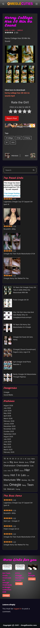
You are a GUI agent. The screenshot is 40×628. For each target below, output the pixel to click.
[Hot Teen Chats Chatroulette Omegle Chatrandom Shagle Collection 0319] (7, 567)
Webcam (11, 489)
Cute (32, 466)
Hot (12, 475)
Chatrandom (9, 465)
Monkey (24, 480)
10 (5, 458)
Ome (6, 485)
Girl (16, 470)
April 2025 (7, 447)
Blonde (21, 462)
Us (5, 489)
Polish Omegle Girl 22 (11, 529)
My (29, 480)
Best (5, 462)
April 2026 (7, 416)
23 (21, 459)
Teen (30, 484)
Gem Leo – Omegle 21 (12, 521)
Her (19, 138)
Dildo (9, 470)
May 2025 (7, 444)
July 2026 (7, 408)
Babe (33, 459)
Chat (32, 462)
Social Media (8, 395)
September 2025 (10, 434)
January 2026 (9, 424)
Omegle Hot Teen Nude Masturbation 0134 (19, 254)
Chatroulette (22, 465)
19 (10, 459)
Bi (8, 462)
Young (18, 489)
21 (15, 459)
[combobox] (17, 170)
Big (11, 462)
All (25, 459)
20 (13, 459)
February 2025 (9, 452)
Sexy (24, 485)
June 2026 (7, 411)
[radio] (11, 111)
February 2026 (9, 421)
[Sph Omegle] (33, 567)
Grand (21, 470)
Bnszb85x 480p (10, 229)
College (9, 138)
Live (28, 475)
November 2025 (10, 429)
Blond (16, 462)
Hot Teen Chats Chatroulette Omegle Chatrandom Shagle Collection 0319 (7, 582)
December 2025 (9, 426)
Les (23, 475)
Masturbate (10, 480)
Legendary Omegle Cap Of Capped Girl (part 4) (18, 203)
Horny (27, 138)
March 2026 (8, 418)
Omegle (20, 30)
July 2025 (7, 439)
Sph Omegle (31, 574)
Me (19, 479)
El (12, 470)
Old (33, 480)
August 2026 (8, 405)
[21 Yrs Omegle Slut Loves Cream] (20, 567)
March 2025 (8, 449)
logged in (17, 608)
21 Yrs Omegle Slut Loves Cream (19, 576)
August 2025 (8, 436)
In (13, 142)
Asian (28, 459)
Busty (27, 462)
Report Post (12, 118)
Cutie (5, 470)
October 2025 (9, 431)
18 (7, 459)
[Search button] (33, 170)
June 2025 (7, 442)
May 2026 (7, 413)
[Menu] (37, 4)
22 (18, 459)
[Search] (3, 4)
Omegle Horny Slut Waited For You (16, 278)
